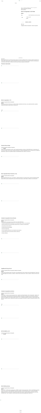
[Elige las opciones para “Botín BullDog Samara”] (2, 395)
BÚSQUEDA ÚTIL (13, 400)
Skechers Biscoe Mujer (5, 145)
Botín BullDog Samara (5, 386)
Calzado (22, 404)
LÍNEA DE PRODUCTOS (24, 400)
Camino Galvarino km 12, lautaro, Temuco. (35, 404)
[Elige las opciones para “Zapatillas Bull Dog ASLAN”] (2, 276)
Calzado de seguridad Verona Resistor (8, 218)
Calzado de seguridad (26, 7)
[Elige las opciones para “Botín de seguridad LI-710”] (2, 107)
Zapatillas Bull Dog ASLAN (6, 268)
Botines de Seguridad (33, 7)
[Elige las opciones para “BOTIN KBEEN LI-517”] (2, 336)
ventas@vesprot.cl (33, 407)
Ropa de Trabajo (23, 401)
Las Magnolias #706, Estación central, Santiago (35, 402)
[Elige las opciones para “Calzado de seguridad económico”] (2, 301)
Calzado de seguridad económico (7, 291)
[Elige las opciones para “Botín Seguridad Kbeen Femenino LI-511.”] (2, 180)
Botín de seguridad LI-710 (6, 100)
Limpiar (27, 18)
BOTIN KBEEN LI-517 (5, 331)
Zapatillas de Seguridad (11, 147)
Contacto (12, 404)
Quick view (2, 109)
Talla (22, 17)
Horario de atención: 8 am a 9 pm (35, 408)
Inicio (22, 7)
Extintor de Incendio (23, 405)
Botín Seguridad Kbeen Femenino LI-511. (9, 173)
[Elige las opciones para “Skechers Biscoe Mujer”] (2, 153)
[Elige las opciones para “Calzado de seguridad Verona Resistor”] (2, 235)
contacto (32, 400)
